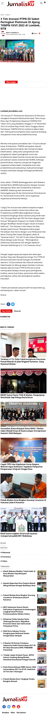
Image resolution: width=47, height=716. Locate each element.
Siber (13, 712)
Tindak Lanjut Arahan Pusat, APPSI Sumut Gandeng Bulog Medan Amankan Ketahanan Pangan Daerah (19, 657)
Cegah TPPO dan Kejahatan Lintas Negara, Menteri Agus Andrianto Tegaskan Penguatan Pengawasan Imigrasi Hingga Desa (22, 466)
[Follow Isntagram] (14, 707)
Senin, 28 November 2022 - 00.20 (15, 34)
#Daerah (17, 311)
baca (35, 33)
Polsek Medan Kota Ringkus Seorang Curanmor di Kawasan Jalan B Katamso (23, 501)
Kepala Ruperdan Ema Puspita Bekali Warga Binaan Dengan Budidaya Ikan (19, 584)
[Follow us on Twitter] (9, 707)
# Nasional (5, 552)
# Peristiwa (6, 557)
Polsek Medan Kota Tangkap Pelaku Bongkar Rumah (19, 680)
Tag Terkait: (6, 311)
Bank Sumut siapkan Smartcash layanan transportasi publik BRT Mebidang (19, 534)
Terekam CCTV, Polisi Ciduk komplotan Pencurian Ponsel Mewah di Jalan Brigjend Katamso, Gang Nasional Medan (23, 361)
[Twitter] (13, 304)
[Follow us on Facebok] (4, 707)
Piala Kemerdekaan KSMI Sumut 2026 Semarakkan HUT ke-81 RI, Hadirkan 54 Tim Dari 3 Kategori (19, 669)
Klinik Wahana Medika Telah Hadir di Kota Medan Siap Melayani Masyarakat (19, 573)
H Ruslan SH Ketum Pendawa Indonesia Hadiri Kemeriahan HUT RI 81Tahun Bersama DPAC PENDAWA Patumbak (19, 646)
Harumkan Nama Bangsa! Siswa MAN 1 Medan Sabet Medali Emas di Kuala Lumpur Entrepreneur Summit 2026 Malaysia (23, 430)
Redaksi (5, 712)
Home (2, 15)
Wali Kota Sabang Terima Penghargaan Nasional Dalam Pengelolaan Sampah (16, 633)
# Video (4, 561)
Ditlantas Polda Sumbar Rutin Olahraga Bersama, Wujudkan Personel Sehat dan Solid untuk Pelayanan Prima (17, 622)
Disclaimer (21, 712)
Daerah (7, 15)
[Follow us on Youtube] (18, 707)
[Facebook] (8, 304)
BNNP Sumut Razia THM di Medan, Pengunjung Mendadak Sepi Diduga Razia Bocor (22, 396)
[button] (45, 1)
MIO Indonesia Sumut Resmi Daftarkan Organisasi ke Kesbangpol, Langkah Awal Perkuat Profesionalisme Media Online (19, 610)
